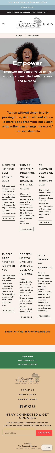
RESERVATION (27, 7)
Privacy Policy (27, 395)
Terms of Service (27, 399)
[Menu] (9, 23)
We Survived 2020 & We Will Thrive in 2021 (46, 175)
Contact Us (27, 390)
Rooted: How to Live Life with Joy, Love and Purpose (27, 264)
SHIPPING (27, 356)
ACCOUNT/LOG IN (27, 364)
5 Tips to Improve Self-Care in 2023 (8, 173)
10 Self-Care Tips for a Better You (8, 262)
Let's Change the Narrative (45, 261)
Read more (8, 218)
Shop (19, 36)
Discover (33, 36)
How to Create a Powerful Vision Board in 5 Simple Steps (27, 177)
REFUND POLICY (27, 360)
